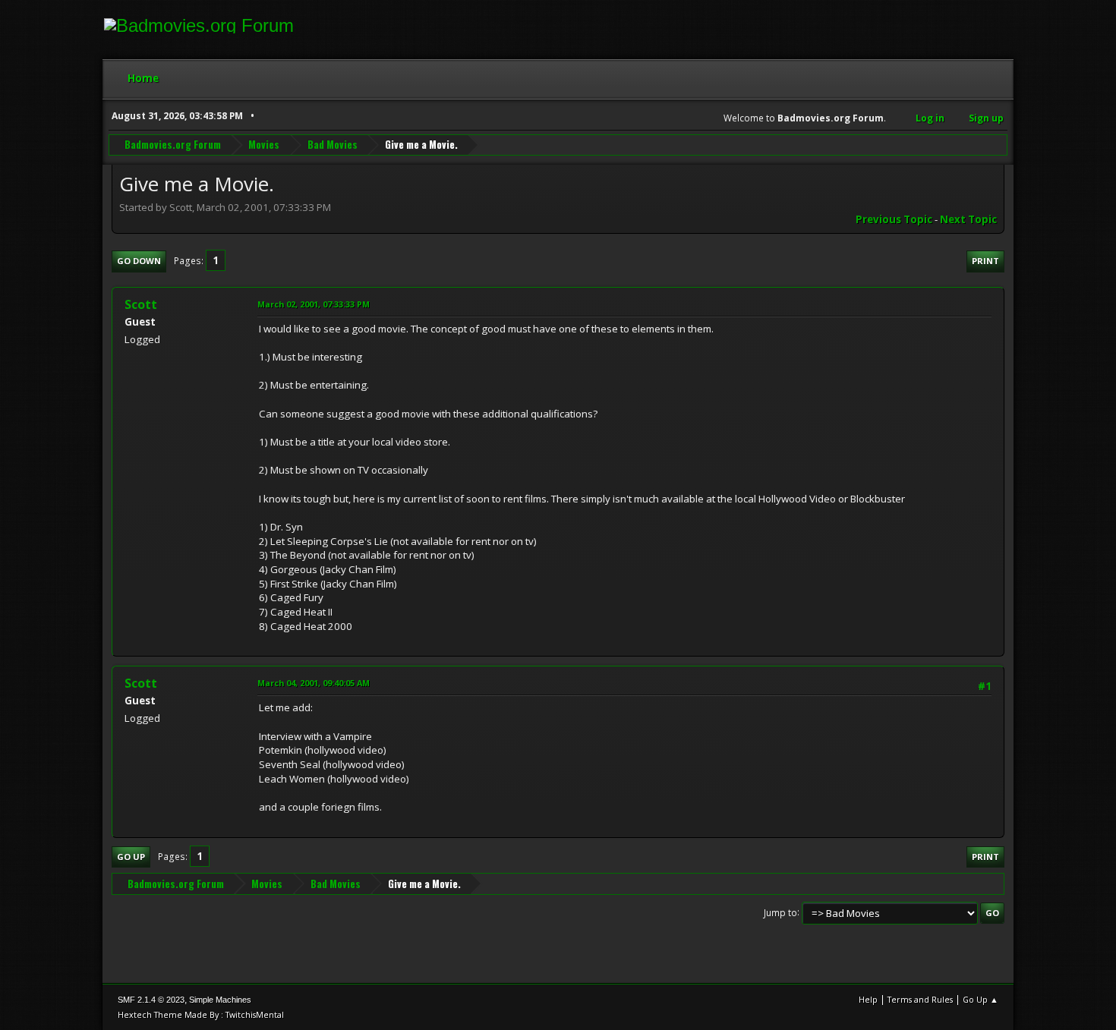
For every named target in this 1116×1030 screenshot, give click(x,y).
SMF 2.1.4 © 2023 (151, 999)
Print (985, 260)
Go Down (139, 260)
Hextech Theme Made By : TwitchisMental (201, 1014)
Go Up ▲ (980, 999)
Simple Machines (220, 999)
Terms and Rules (920, 999)
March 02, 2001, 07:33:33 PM (313, 304)
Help (868, 999)
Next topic (968, 219)
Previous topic (894, 219)
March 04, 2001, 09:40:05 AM (313, 682)
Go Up (131, 856)
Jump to (780, 912)
